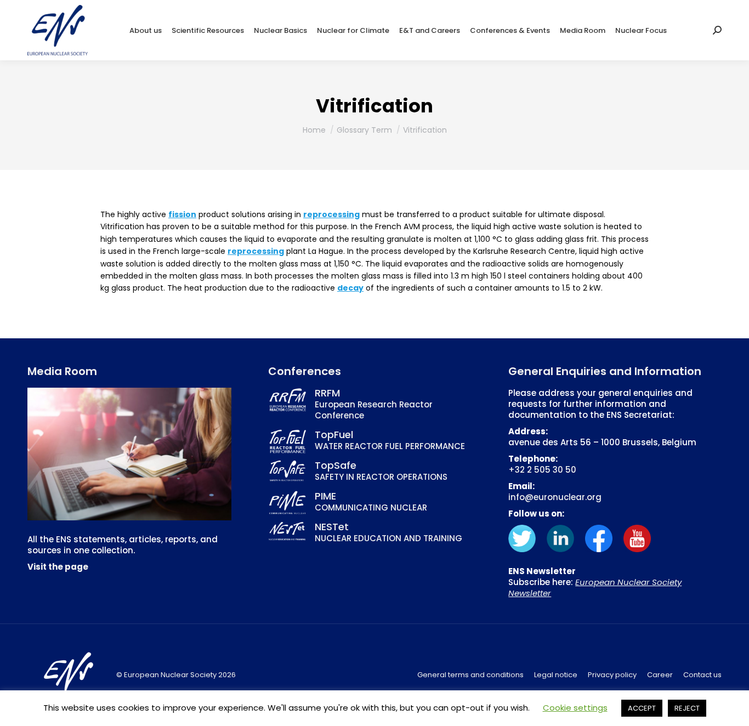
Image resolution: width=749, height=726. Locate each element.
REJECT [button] (687, 708)
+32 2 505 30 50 (542, 469)
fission (182, 214)
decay (350, 287)
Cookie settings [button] (575, 707)
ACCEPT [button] (642, 708)
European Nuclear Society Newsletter (595, 587)
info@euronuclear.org (555, 497)
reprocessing (331, 214)
